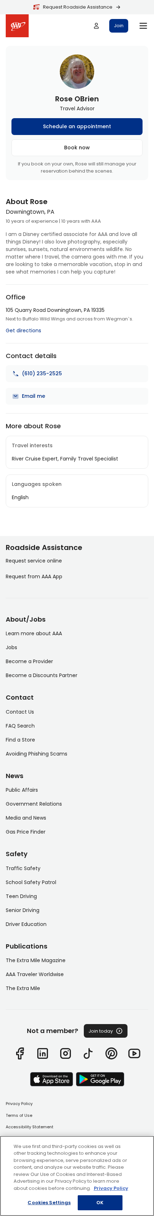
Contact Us (20, 711)
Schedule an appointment (77, 126)
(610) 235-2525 (42, 373)
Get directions (23, 330)
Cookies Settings (49, 1202)
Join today (100, 1031)
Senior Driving (22, 910)
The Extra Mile (23, 988)
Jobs (11, 647)
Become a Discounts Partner (41, 675)
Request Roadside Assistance (77, 7)
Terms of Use (19, 1115)
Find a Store (20, 739)
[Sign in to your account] (96, 25)
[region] (77, 1176)
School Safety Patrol (31, 882)
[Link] (20, 1053)
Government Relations (34, 803)
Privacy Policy (19, 1103)
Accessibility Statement (29, 1127)
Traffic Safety (23, 868)
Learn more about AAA (34, 633)
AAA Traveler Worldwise (35, 974)
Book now (77, 147)
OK (100, 1202)
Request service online (34, 560)
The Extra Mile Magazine (36, 960)
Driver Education (26, 924)
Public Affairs (22, 789)
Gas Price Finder (25, 831)
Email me (33, 396)
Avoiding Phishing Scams (36, 753)
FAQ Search (20, 725)
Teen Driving (21, 896)
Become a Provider (29, 661)
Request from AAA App (34, 576)
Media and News (26, 817)
